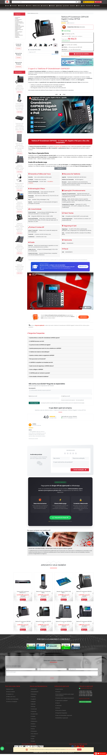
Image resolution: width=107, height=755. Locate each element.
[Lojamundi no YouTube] (78, 746)
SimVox (58, 708)
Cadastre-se (10, 694)
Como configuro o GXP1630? (36, 369)
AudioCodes (34, 713)
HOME (7, 5)
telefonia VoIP (58, 146)
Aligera (33, 736)
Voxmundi (34, 709)
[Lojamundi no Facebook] (73, 746)
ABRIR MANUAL (83, 317)
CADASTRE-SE (45, 5)
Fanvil (33, 728)
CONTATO (29, 5)
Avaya (33, 741)
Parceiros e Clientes (61, 710)
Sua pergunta (32, 388)
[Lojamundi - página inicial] (7, 1)
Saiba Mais (19, 131)
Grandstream (34, 691)
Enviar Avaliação (79, 469)
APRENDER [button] (52, 5)
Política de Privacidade (12, 699)
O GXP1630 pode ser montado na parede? (39, 373)
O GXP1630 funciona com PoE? (36, 341)
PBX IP (78, 5)
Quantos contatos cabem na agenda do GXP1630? (41, 355)
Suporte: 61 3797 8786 (84, 698)
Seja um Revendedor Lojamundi (64, 715)
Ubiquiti (33, 701)
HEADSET (73, 5)
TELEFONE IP (66, 5)
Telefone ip (13, 8)
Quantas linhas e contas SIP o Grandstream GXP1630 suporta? (44, 337)
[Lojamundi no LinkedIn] (81, 746)
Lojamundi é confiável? (62, 700)
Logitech (33, 699)
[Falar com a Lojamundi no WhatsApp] (2, 748)
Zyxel (32, 738)
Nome (33, 396)
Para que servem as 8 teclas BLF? (37, 358)
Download (18, 66)
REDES (83, 5)
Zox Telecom (34, 733)
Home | (29, 13)
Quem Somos (59, 689)
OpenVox (33, 711)
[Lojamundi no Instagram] (75, 746)
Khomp (33, 706)
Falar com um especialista (85, 701)
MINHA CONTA (37, 5)
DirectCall (34, 689)
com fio (18, 8)
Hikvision (33, 718)
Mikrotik (33, 704)
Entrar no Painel (11, 691)
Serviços (58, 691)
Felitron (33, 723)
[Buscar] (79, 2)
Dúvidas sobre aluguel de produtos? (65, 698)
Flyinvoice (34, 694)
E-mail (65, 396)
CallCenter (59, 705)
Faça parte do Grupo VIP (61, 517)
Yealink (33, 716)
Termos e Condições (12, 701)
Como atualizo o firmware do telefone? (38, 376)
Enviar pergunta (34, 402)
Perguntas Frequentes (61, 712)
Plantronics (34, 721)
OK (56, 52)
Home (8, 8)
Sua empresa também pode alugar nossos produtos (64, 695)
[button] (88, 2)
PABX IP (58, 703)
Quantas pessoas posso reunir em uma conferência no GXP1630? (45, 348)
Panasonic (34, 731)
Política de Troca (11, 696)
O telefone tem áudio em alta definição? (39, 351)
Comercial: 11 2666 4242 (86, 688)
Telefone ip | (33, 13)
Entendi (79, 749)
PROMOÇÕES (22, 5)
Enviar (52, 678)
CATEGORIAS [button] (13, 5)
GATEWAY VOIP (90, 5)
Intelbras (33, 726)
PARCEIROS (59, 5)
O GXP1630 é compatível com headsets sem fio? (41, 362)
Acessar (18, 48)
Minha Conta (10, 689)
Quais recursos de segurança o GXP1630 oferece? (41, 365)
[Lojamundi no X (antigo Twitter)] (83, 746)
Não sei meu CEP (55, 54)
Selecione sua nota (71, 450)
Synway (33, 696)
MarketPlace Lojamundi (62, 717)
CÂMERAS (97, 5)
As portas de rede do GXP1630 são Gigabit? (39, 344)
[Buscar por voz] (76, 2)
